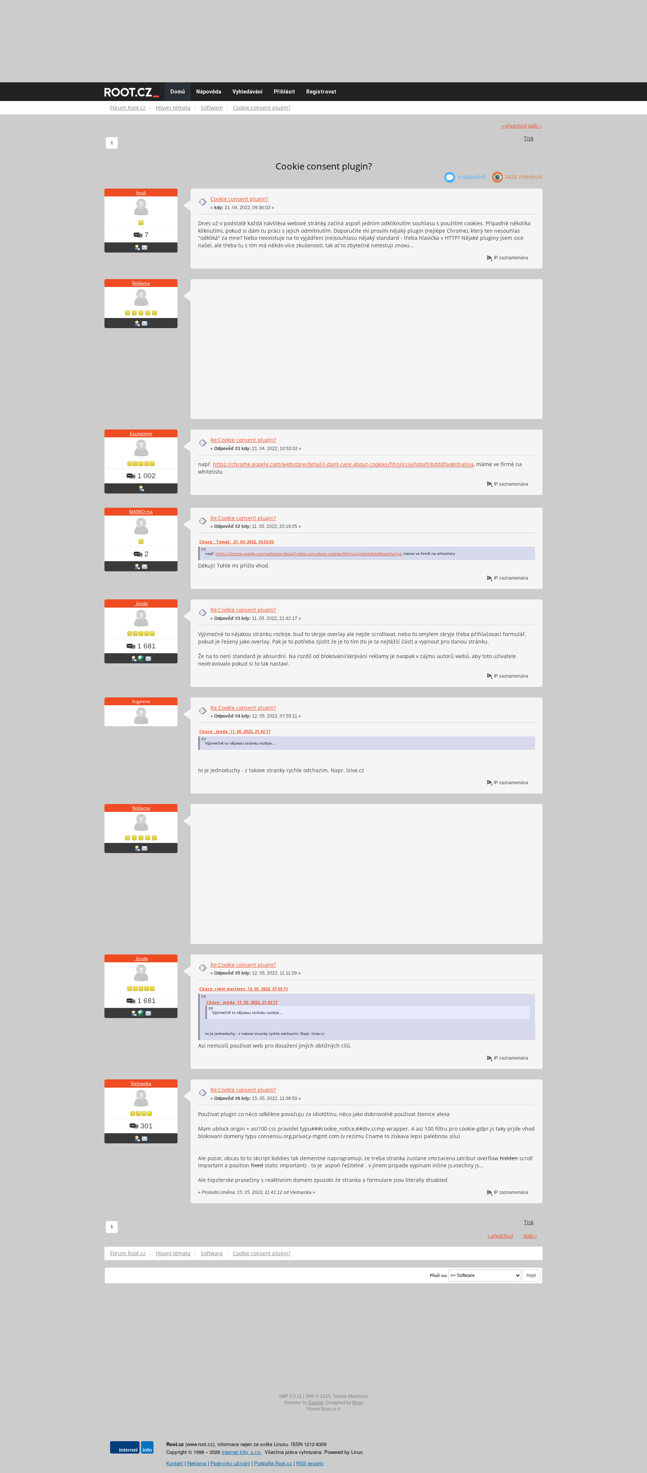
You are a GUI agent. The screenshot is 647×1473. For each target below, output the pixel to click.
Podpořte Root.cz (273, 1463)
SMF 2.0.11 (290, 1396)
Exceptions (141, 433)
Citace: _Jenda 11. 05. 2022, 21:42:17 (234, 731)
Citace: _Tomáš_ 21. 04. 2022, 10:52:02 (236, 541)
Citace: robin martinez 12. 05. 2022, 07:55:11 (243, 988)
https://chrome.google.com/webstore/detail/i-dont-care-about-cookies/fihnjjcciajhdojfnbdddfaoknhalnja (343, 464)
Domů (177, 92)
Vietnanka (141, 1083)
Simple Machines (350, 1396)
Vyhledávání (247, 92)
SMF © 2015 (318, 1396)
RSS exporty (310, 1463)
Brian (357, 1402)
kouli (141, 192)
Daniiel (316, 1402)
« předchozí (514, 126)
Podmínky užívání (230, 1463)
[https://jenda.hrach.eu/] (141, 658)
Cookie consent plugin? (239, 198)
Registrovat (321, 92)
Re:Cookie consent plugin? (243, 439)
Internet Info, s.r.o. (242, 1451)
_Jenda (141, 603)
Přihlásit (284, 92)
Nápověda (208, 92)
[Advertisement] (323, 37)
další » (534, 126)
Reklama (141, 283)
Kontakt (174, 1463)
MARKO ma (141, 511)
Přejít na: (438, 1275)
